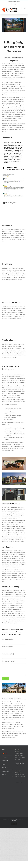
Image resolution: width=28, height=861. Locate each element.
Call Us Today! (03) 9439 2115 (14, 1)
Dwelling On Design (13, 819)
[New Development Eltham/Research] (17, 792)
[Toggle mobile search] (21, 8)
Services (5, 767)
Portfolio (5, 760)
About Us (5, 757)
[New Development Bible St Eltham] (22, 787)
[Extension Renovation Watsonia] (17, 787)
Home (5, 753)
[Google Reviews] (14, 174)
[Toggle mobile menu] (25, 8)
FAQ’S (4, 764)
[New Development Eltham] (17, 797)
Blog (4, 774)
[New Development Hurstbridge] (22, 797)
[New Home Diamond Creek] (22, 792)
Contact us (6, 629)
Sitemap (14, 820)
